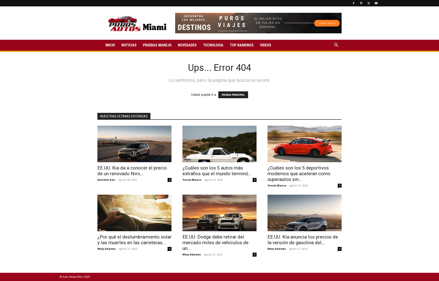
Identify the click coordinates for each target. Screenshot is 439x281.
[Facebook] (353, 3)
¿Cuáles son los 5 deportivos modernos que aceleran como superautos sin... (299, 173)
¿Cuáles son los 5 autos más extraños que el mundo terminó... (217, 170)
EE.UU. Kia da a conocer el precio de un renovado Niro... (132, 170)
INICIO (110, 45)
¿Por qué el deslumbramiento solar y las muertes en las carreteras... (134, 239)
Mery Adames (106, 248)
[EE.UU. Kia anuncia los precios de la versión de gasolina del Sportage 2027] (305, 213)
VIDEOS (265, 45)
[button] (336, 45)
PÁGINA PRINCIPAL (233, 94)
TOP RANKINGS (242, 45)
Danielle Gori (106, 179)
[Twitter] (368, 3)
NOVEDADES (187, 45)
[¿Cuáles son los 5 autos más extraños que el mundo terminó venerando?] (219, 144)
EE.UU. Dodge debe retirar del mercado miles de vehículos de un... (215, 242)
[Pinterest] (361, 3)
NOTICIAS (129, 45)
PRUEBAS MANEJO (157, 45)
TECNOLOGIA (213, 45)
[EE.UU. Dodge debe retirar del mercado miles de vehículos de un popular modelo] (219, 213)
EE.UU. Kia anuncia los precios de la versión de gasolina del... (303, 239)
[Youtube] (376, 3)
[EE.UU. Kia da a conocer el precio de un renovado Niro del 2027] (134, 144)
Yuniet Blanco (191, 179)
